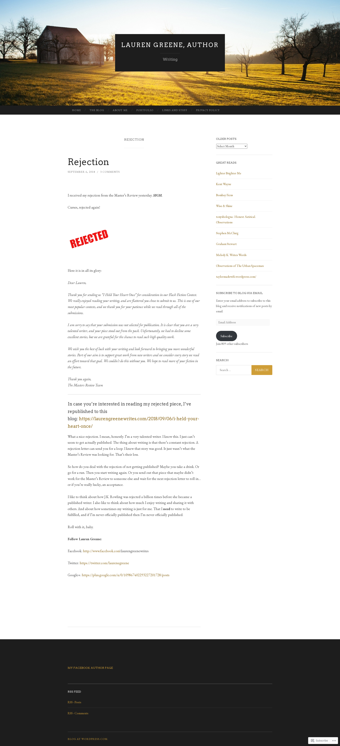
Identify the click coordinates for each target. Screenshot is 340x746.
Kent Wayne (223, 184)
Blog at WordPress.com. (88, 739)
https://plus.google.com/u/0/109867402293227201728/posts (125, 575)
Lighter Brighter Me (228, 173)
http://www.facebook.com (101, 551)
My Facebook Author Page (90, 667)
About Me (120, 110)
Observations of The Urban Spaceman (240, 266)
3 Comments (110, 172)
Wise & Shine (224, 206)
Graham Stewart (226, 244)
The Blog (97, 110)
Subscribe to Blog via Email (239, 293)
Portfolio (144, 110)
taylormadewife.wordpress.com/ (236, 277)
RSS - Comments (78, 713)
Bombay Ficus (224, 195)
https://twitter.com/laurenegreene (104, 563)
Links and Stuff (174, 110)
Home (76, 110)
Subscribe (226, 336)
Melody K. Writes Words (231, 255)
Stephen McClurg (227, 233)
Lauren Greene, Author (170, 44)
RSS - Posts (74, 702)
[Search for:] (244, 370)
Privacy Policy (208, 110)
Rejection (88, 162)
